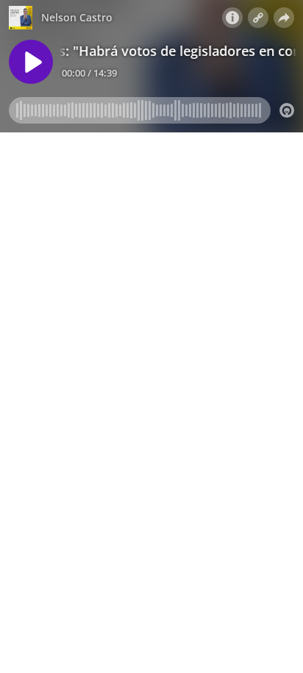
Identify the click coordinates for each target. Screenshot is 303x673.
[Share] (284, 17)
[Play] (31, 62)
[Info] (232, 17)
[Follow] (258, 17)
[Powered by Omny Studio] (286, 110)
